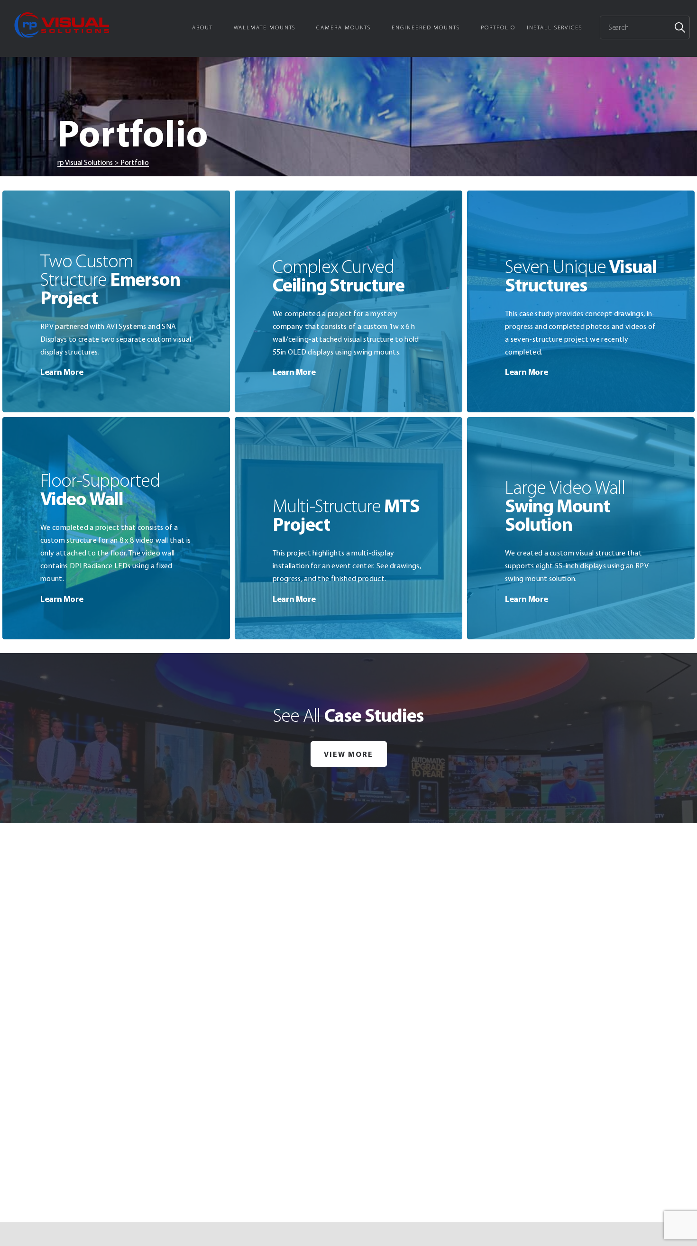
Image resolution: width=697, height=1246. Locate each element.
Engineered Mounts (426, 27)
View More (348, 754)
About (202, 27)
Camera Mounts (343, 27)
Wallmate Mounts (265, 27)
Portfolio (498, 27)
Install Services (554, 27)
